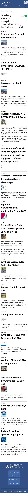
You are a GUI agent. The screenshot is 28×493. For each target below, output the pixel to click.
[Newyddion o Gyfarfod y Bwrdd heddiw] (4, 42)
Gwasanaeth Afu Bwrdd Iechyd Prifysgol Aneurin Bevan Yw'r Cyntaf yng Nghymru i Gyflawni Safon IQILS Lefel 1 (13, 155)
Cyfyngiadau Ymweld (12, 314)
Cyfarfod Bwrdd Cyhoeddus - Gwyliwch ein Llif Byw (13, 65)
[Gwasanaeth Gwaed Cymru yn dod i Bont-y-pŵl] (4, 389)
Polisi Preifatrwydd (14, 479)
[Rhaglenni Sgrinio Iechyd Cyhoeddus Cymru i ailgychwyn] (3, 187)
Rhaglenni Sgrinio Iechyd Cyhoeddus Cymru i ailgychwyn (13, 179)
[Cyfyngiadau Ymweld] (4, 319)
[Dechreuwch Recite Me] (23, 16)
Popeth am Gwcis (13, 483)
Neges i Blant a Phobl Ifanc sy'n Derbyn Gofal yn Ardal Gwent (12, 228)
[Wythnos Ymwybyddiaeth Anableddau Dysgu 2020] (4, 216)
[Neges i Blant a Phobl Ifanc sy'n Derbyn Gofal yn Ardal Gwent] (3, 236)
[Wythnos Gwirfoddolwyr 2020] (3, 414)
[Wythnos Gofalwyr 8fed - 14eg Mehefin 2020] (3, 343)
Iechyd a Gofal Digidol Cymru (18, 491)
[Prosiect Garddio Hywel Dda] (3, 295)
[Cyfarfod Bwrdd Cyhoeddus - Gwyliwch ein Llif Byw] (4, 74)
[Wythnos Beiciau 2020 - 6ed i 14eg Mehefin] (3, 270)
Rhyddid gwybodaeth (14, 475)
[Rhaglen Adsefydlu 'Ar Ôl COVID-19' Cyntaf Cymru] (3, 122)
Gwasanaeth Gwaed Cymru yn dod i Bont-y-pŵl (13, 380)
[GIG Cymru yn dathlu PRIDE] (4, 91)
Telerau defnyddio (14, 472)
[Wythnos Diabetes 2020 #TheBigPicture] (4, 368)
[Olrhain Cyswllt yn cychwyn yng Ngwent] (3, 439)
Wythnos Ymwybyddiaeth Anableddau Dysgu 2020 (13, 207)
